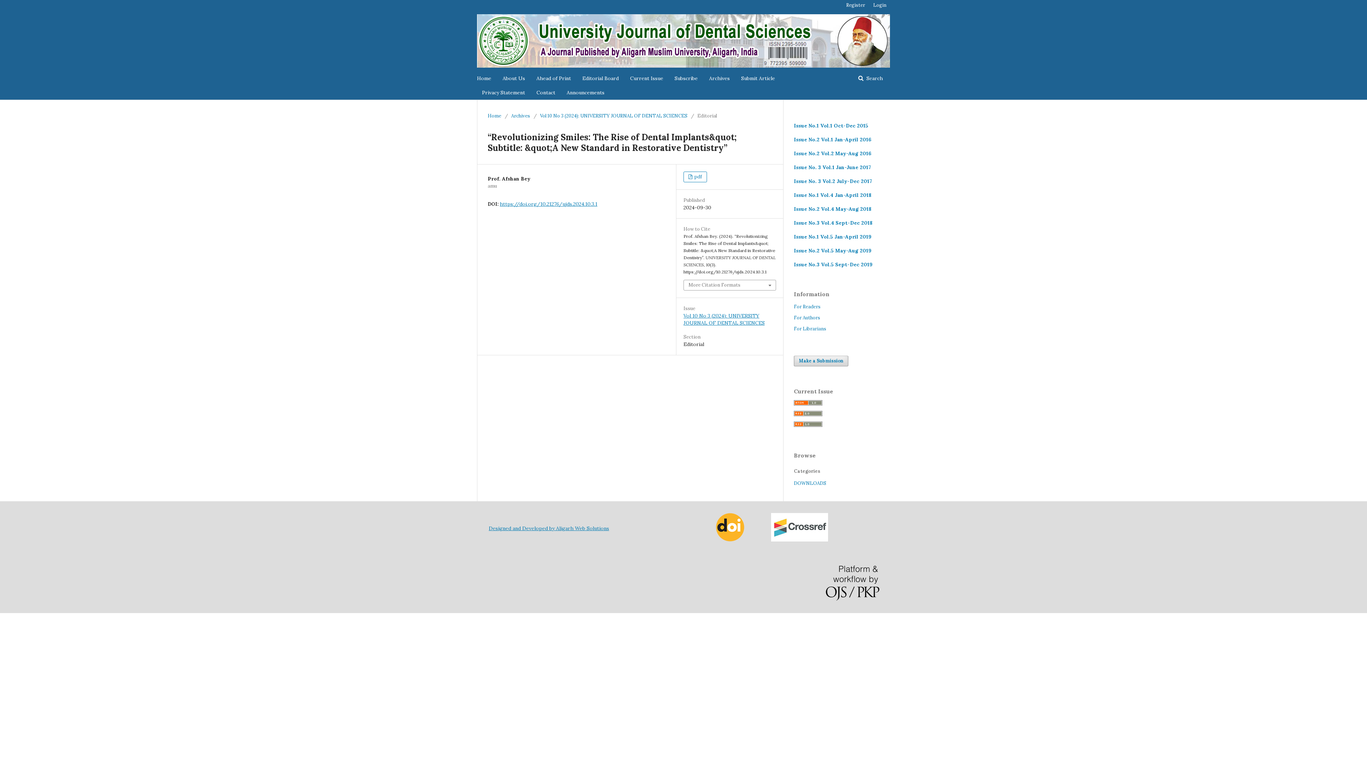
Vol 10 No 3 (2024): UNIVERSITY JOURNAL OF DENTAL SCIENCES (613, 116)
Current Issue (646, 78)
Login (879, 5)
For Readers (807, 307)
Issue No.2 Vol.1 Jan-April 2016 (832, 139)
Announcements (585, 92)
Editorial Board (600, 78)
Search (874, 78)
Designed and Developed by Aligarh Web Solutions (549, 528)
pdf (697, 177)
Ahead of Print (553, 78)
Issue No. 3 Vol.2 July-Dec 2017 (833, 181)
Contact (545, 92)
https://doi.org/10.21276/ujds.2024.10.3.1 (548, 204)
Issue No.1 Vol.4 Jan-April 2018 (832, 195)
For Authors (807, 318)
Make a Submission (821, 361)
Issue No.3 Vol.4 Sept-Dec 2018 (833, 223)
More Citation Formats (714, 285)
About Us (514, 78)
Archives (719, 78)
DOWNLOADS (810, 483)
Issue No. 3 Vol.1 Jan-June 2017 (832, 167)
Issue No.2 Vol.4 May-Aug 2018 (832, 209)
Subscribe (686, 78)
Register (855, 5)
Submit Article (758, 78)
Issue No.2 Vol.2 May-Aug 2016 (832, 153)
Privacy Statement (503, 92)
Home (484, 78)
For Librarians (810, 329)
